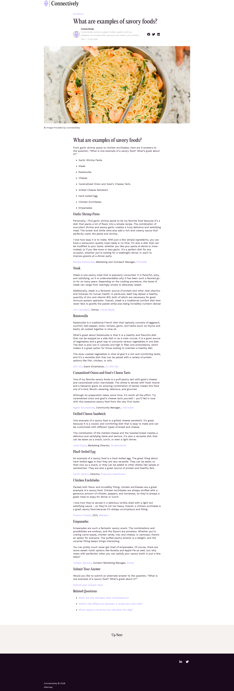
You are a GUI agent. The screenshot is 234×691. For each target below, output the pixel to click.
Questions (78, 13)
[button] (148, 34)
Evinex (130, 562)
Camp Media (107, 309)
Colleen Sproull (82, 562)
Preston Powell (82, 515)
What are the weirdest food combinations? (104, 597)
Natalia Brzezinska (84, 261)
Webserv (104, 515)
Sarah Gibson (81, 474)
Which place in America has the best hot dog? (106, 609)
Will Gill (77, 366)
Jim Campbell (81, 309)
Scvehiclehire (118, 445)
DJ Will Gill (111, 366)
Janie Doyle (79, 445)
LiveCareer (128, 407)
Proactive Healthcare (113, 474)
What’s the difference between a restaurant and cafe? (111, 603)
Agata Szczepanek (84, 407)
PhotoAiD (141, 261)
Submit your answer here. (88, 584)
